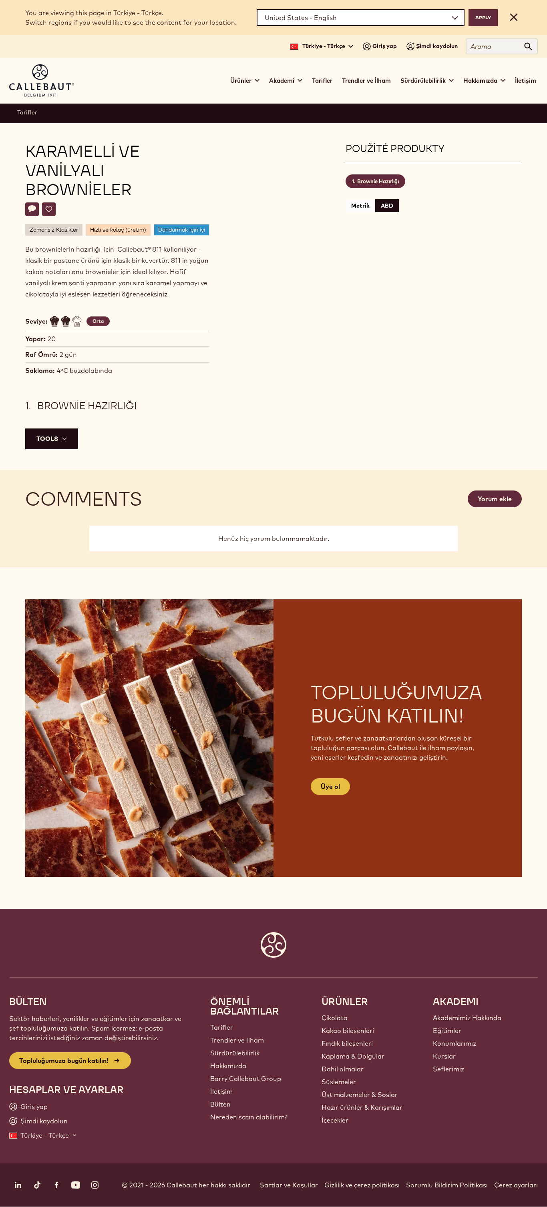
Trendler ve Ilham (237, 1040)
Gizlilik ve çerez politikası (362, 1185)
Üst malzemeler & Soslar (360, 1095)
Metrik (360, 205)
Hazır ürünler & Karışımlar (362, 1107)
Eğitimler (447, 1031)
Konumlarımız (454, 1043)
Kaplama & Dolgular (353, 1056)
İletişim (525, 80)
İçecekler (335, 1120)
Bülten (220, 1104)
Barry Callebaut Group (245, 1079)
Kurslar (444, 1056)
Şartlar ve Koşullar (289, 1185)
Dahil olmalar (343, 1069)
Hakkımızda (228, 1066)
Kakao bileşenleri (348, 1031)
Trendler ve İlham (366, 80)
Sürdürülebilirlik (234, 1053)
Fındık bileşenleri (347, 1043)
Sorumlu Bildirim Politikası (447, 1185)
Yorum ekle (495, 499)
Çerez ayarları (516, 1185)
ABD (387, 205)
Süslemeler (339, 1082)
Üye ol (330, 787)
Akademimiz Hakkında (467, 1018)
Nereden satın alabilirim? (249, 1117)
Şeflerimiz (448, 1069)
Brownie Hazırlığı (378, 181)
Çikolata (335, 1018)
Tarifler (322, 80)
